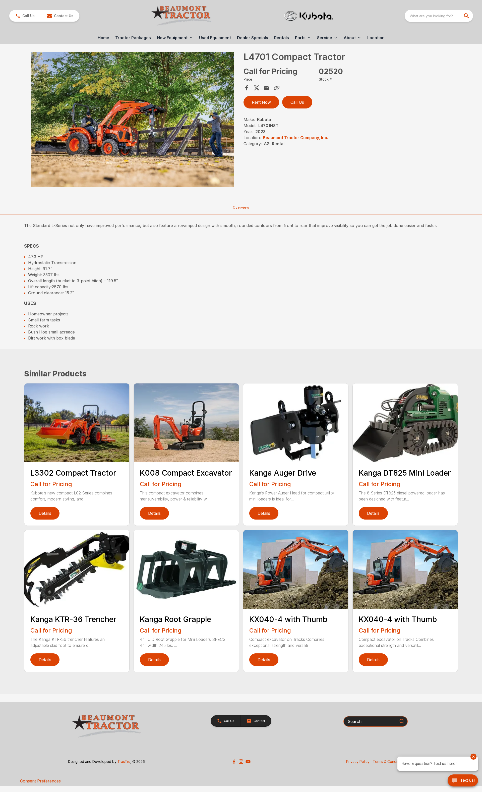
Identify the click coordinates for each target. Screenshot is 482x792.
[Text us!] (463, 780)
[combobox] (439, 16)
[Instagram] (241, 762)
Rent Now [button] (261, 102)
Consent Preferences (40, 780)
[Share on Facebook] (247, 88)
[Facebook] (233, 762)
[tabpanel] (132, 120)
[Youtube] (248, 762)
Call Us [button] (297, 102)
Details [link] (45, 513)
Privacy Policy (358, 761)
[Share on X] (257, 88)
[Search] (401, 721)
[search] (467, 16)
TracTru (123, 761)
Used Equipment (215, 37)
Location (376, 37)
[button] (25, 15)
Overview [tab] (241, 207)
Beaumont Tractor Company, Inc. (295, 137)
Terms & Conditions (389, 761)
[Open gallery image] (132, 119)
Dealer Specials (252, 37)
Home (103, 37)
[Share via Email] (267, 88)
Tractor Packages (133, 37)
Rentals (281, 37)
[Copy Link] (277, 88)
